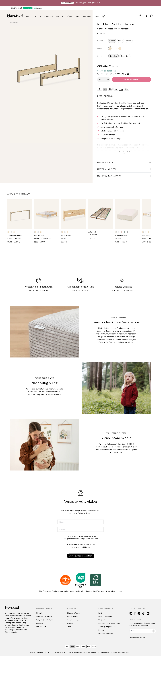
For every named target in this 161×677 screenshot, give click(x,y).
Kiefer (112, 41)
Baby (78, 16)
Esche (128, 41)
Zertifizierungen (73, 620)
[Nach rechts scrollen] (148, 214)
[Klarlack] (110, 48)
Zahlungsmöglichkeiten (107, 627)
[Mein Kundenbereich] (140, 16)
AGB (49, 652)
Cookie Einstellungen (121, 652)
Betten (38, 16)
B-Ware (70, 623)
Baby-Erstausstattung (44, 620)
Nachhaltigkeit (72, 616)
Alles (28, 16)
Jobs (97, 16)
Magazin (87, 16)
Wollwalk (39, 623)
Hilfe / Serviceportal (106, 616)
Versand (101, 620)
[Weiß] (115, 48)
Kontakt (101, 630)
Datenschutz (60, 652)
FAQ (100, 613)
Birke (120, 41)
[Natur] (120, 48)
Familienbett (41, 627)
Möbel (69, 16)
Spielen (59, 16)
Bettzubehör (14, 22)
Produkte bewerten (105, 634)
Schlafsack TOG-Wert (44, 616)
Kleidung (48, 16)
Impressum (105, 652)
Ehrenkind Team (73, 613)
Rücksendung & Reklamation (109, 623)
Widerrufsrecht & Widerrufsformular (83, 652)
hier (120, 591)
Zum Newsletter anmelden (80, 556)
